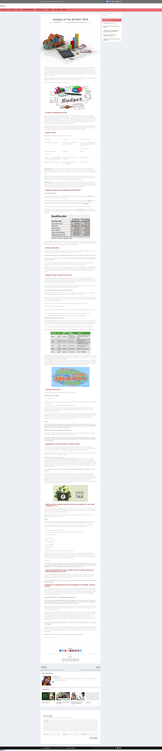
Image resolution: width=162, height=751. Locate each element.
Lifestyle (49, 9)
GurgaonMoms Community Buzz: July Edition (111, 27)
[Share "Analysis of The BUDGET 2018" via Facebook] (60, 650)
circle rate (89, 200)
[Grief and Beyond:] (48, 696)
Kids (19, 9)
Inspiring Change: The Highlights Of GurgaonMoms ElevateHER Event (111, 31)
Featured (69, 22)
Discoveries (58, 9)
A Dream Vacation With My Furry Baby (62, 702)
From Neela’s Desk (55, 1)
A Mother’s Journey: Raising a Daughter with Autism (109, 35)
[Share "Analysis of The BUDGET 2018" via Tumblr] (68, 650)
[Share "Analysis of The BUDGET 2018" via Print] (80, 650)
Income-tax (85, 203)
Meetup (12, 9)
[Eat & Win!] (92, 696)
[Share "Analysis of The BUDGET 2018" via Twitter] (63, 650)
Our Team (62, 1)
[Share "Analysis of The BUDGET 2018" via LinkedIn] (73, 650)
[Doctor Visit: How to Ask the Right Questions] (78, 696)
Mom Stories (4, 9)
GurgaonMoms (47, 748)
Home (41, 1)
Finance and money (76, 22)
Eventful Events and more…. (109, 23)
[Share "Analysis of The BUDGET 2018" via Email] (78, 650)
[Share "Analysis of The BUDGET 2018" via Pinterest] (70, 650)
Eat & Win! (88, 702)
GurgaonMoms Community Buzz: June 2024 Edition (111, 39)
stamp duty (89, 196)
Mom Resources (40, 9)
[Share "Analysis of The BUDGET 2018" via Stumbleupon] (75, 650)
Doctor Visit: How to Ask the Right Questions (77, 702)
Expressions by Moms (28, 9)
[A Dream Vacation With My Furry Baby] (63, 696)
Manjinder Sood (57, 22)
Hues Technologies (71, 748)
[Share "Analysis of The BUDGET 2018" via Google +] (65, 650)
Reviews (65, 9)
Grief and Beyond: (46, 702)
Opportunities (47, 1)
